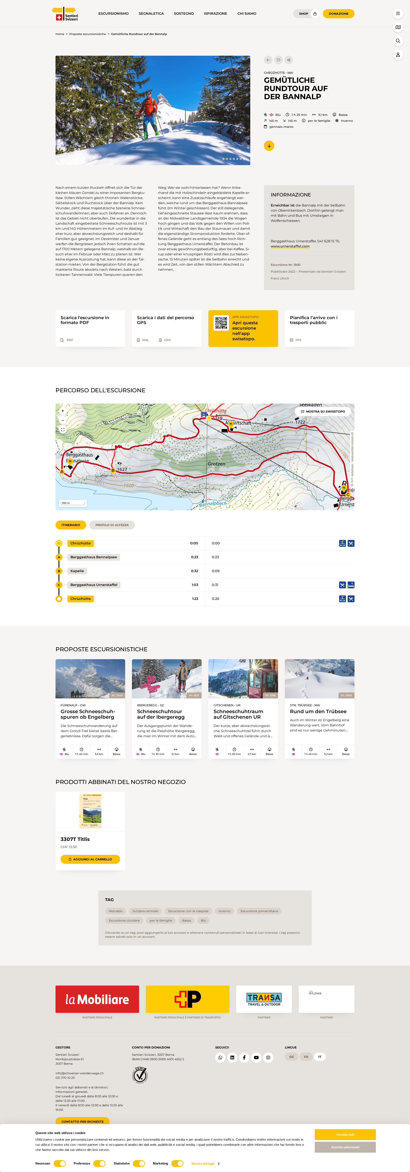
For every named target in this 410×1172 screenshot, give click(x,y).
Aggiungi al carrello (92, 859)
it (319, 1057)
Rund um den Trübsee (318, 711)
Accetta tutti (345, 1134)
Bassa (343, 114)
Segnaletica (151, 14)
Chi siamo (246, 14)
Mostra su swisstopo (325, 411)
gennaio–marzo (281, 126)
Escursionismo (113, 14)
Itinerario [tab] (71, 525)
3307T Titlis (75, 839)
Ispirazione (215, 14)
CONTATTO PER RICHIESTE (83, 1122)
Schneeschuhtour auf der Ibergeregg (161, 714)
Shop (303, 14)
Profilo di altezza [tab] (112, 525)
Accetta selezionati (345, 1147)
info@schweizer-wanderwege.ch (80, 1073)
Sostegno (184, 14)
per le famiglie (319, 120)
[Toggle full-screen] (63, 429)
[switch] (99, 1163)
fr (306, 1057)
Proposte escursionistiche (87, 34)
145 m (273, 120)
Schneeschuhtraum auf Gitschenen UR (238, 714)
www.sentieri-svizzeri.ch (352, 447)
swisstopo (352, 470)
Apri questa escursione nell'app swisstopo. (245, 330)
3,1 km (323, 114)
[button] (153, 110)
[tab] (224, 159)
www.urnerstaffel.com (290, 246)
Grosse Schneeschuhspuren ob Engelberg (88, 714)
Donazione (338, 14)
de (291, 1057)
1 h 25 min (299, 114)
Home (60, 34)
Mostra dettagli (203, 1163)
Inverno (347, 120)
